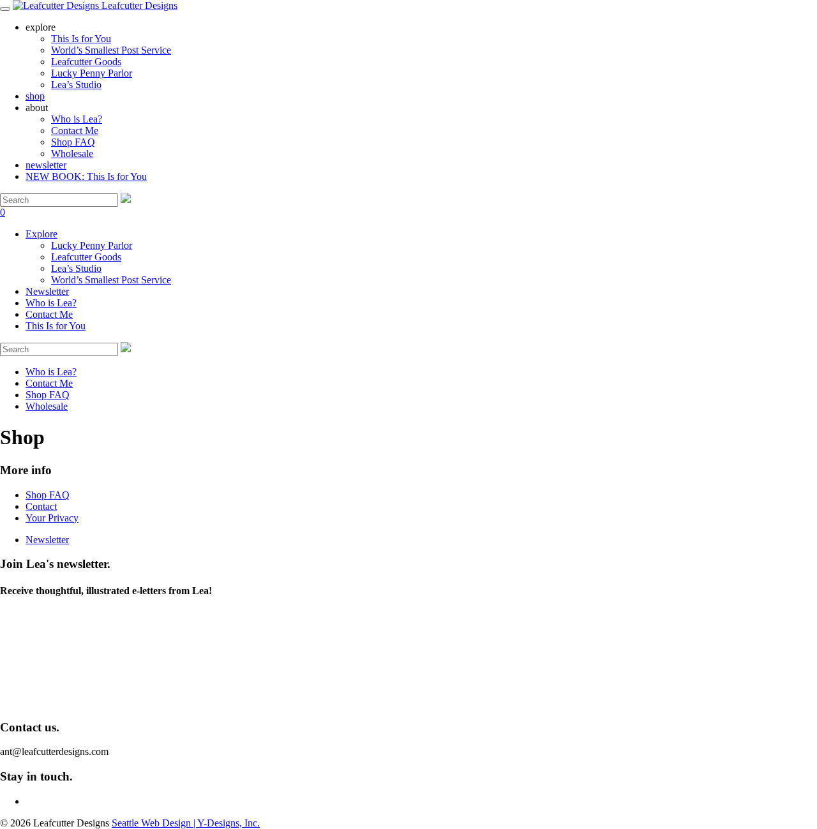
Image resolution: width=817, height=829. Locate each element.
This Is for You (56, 325)
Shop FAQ (73, 142)
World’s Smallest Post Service (111, 279)
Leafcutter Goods (86, 256)
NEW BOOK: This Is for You (86, 176)
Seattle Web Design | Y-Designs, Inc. (186, 823)
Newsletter (47, 291)
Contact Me (74, 130)
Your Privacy (52, 517)
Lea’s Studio (76, 268)
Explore (41, 233)
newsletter (46, 165)
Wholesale (72, 153)
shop (35, 96)
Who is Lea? (76, 119)
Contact (41, 506)
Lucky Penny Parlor (91, 245)
